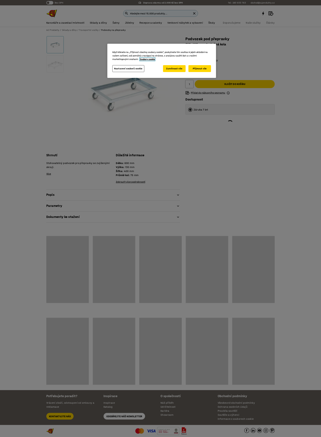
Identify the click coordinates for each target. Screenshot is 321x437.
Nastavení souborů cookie (128, 68)
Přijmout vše (200, 68)
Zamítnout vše (174, 68)
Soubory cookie (147, 59)
